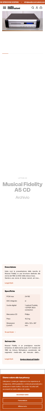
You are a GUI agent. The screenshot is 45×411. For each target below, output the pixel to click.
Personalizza (22, 400)
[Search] (33, 7)
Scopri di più (9, 332)
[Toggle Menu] (4, 7)
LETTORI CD (22, 178)
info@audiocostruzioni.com (33, 2)
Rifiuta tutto (22, 406)
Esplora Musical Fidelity (29, 359)
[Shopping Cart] (41, 7)
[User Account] (37, 7)
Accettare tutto (22, 395)
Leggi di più (9, 283)
